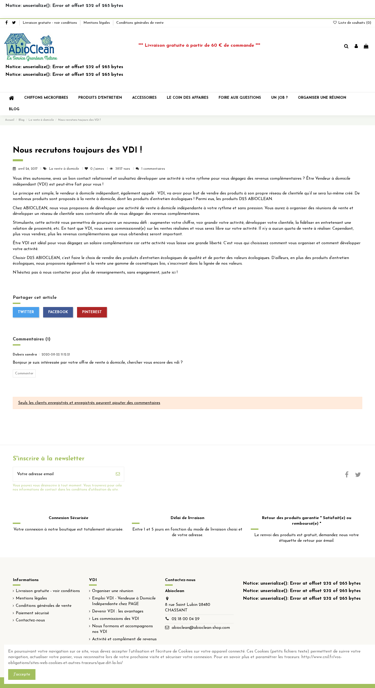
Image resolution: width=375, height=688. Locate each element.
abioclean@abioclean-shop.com (201, 628)
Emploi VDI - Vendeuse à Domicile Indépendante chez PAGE (124, 601)
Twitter (26, 312)
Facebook (58, 312)
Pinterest (92, 312)
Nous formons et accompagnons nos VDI (122, 629)
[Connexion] (356, 47)
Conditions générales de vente (140, 23)
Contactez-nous (30, 620)
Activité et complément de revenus (124, 639)
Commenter (24, 373)
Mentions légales (97, 23)
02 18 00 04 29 (185, 619)
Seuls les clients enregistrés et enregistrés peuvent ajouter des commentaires (89, 403)
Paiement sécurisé (32, 613)
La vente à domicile (64, 168)
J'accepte (22, 674)
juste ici (168, 273)
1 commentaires (153, 168)
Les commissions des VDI (115, 619)
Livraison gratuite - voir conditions (50, 23)
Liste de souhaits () (354, 23)
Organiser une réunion (112, 591)
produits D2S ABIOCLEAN (247, 199)
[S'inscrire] (118, 474)
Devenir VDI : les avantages (117, 611)
